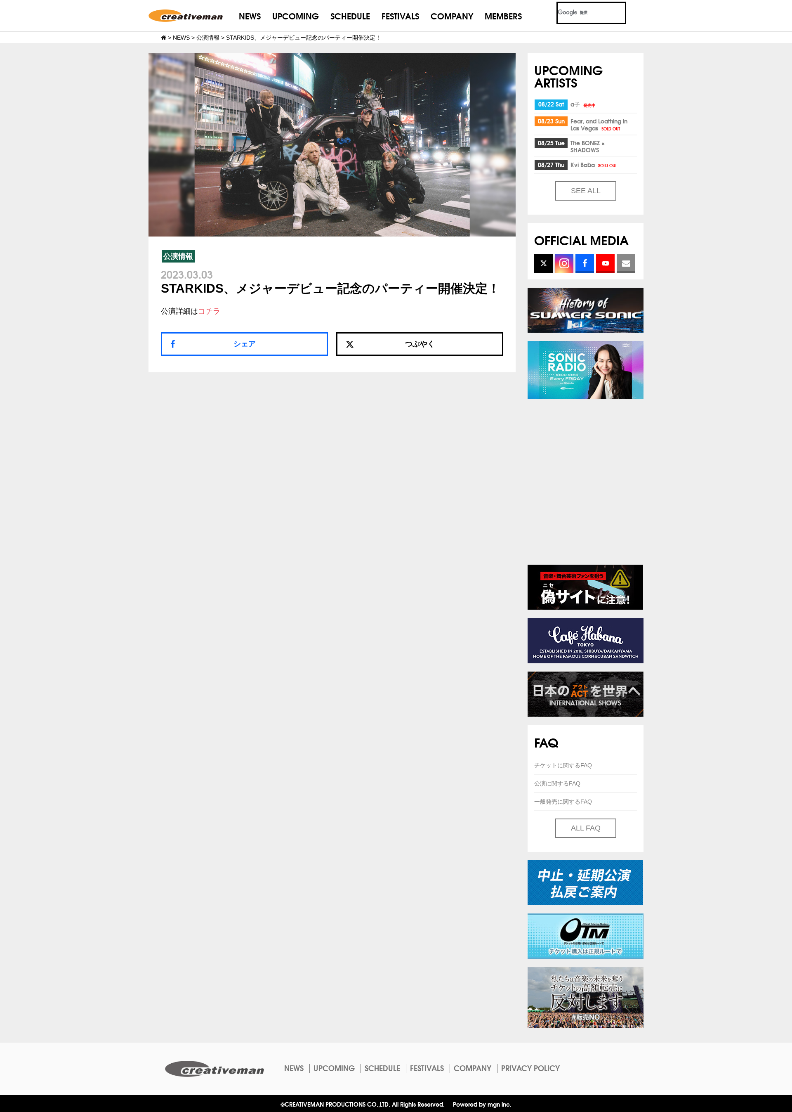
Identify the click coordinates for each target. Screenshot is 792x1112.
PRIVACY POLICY (530, 1068)
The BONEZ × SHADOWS (587, 146)
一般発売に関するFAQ (563, 801)
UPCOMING (295, 15)
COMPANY (452, 15)
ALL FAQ (586, 828)
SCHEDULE (350, 15)
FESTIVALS (400, 15)
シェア (244, 344)
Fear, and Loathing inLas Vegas (598, 124)
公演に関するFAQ (557, 783)
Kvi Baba (593, 164)
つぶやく (420, 344)
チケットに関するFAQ (563, 765)
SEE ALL (586, 191)
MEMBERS (503, 15)
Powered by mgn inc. (482, 1104)
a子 (583, 104)
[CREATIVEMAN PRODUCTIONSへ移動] (163, 37)
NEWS (250, 15)
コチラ (209, 311)
